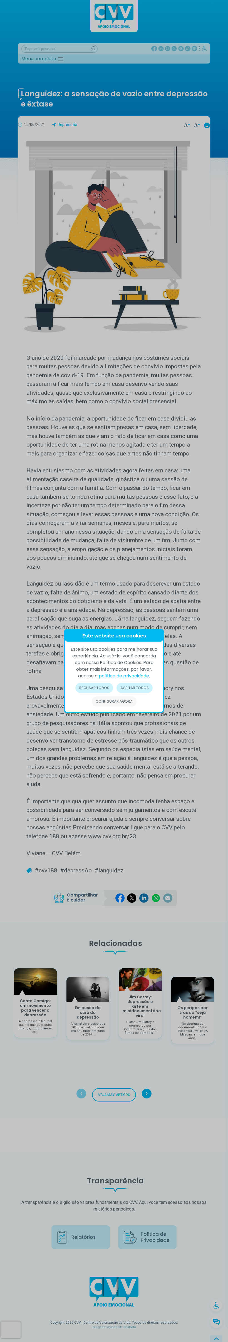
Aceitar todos (134, 687)
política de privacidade (124, 676)
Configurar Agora (114, 701)
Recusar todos (94, 687)
